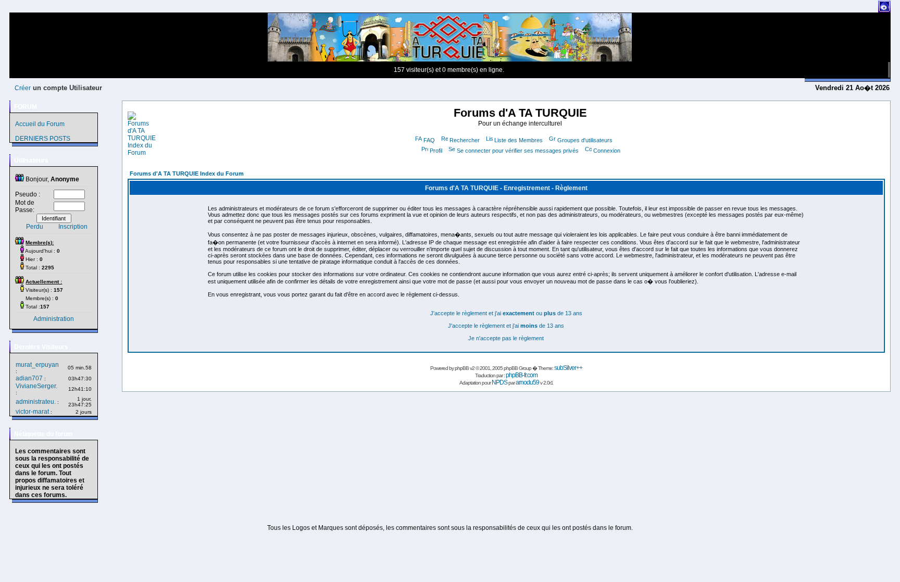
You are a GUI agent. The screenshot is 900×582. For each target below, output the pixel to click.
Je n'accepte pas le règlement (506, 338)
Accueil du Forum (40, 124)
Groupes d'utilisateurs (584, 140)
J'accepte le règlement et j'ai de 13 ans (506, 326)
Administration (53, 319)
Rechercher (464, 140)
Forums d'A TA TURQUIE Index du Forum (187, 173)
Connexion (606, 150)
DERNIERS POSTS (42, 138)
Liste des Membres (518, 140)
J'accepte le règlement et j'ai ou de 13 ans (506, 313)
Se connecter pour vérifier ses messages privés (518, 150)
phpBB (462, 368)
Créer (23, 88)
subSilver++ (568, 368)
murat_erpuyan (37, 364)
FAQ (429, 140)
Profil (436, 150)
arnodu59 (527, 382)
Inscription (73, 226)
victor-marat (32, 411)
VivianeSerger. (36, 386)
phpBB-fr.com (522, 375)
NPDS (499, 382)
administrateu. (36, 401)
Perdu (34, 226)
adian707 (29, 378)
